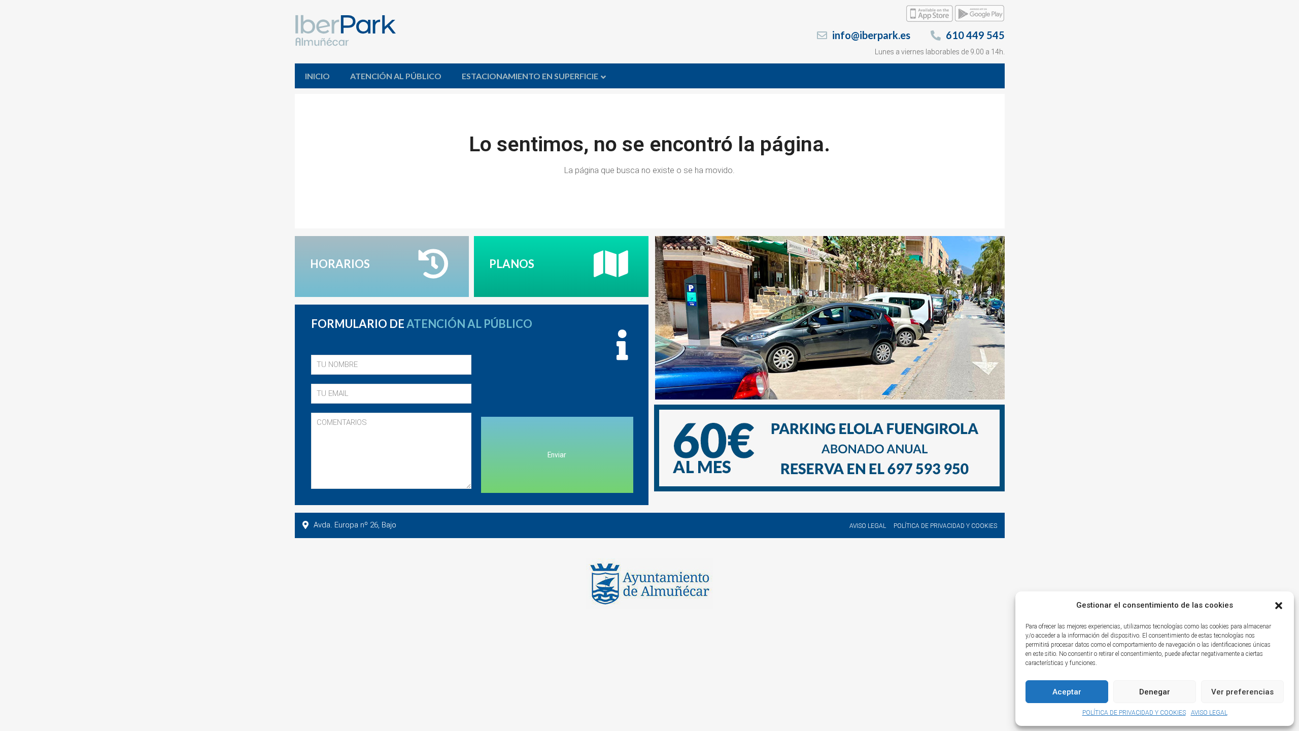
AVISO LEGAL (1209, 712)
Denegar (1154, 691)
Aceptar (1066, 691)
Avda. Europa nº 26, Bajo (355, 524)
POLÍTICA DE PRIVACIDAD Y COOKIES (1134, 712)
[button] (1279, 606)
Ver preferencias (1242, 691)
